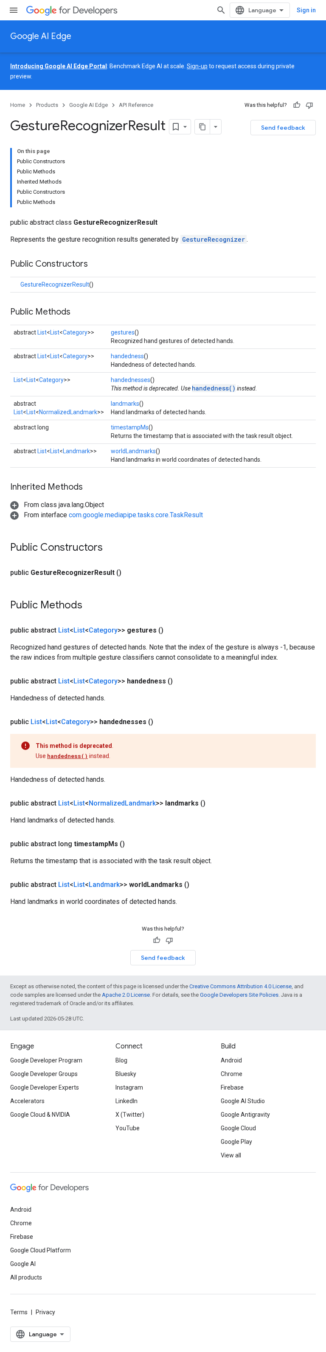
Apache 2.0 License (126, 995)
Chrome (231, 1073)
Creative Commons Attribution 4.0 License (240, 986)
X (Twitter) (129, 1114)
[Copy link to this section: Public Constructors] (96, 264)
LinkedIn (126, 1101)
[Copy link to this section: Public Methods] (78, 312)
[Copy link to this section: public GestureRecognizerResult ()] (131, 573)
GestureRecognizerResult (54, 284)
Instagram (129, 1087)
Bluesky (125, 1073)
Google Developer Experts (44, 1087)
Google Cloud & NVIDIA (40, 1114)
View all (231, 1155)
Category (75, 332)
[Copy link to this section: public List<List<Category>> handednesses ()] (163, 722)
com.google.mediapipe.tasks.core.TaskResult (136, 515)
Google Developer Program (46, 1060)
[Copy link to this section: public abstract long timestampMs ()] (134, 844)
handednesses (130, 379)
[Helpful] (296, 105)
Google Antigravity (245, 1114)
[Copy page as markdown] (202, 127)
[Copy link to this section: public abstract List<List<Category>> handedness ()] (182, 681)
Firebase (232, 1087)
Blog (121, 1060)
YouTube (127, 1128)
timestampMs (130, 427)
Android (231, 1060)
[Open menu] (13, 10)
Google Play (236, 1141)
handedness (127, 356)
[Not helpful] (309, 105)
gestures (123, 332)
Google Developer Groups (44, 1073)
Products (47, 105)
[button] (57, 505)
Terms (19, 1312)
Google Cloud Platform (40, 1250)
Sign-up (197, 66)
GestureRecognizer (213, 239)
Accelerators (27, 1101)
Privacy (45, 1312)
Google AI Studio (243, 1101)
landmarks (125, 403)
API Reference (136, 105)
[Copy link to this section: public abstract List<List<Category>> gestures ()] (173, 630)
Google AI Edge (40, 36)
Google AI (23, 1263)
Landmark (76, 451)
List (42, 332)
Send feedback (283, 127)
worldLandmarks (133, 451)
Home (17, 105)
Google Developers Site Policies (239, 995)
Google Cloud (238, 1128)
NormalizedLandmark (68, 412)
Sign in (306, 10)
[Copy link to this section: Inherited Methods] (91, 487)
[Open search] (221, 10)
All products (26, 1277)
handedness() (214, 388)
